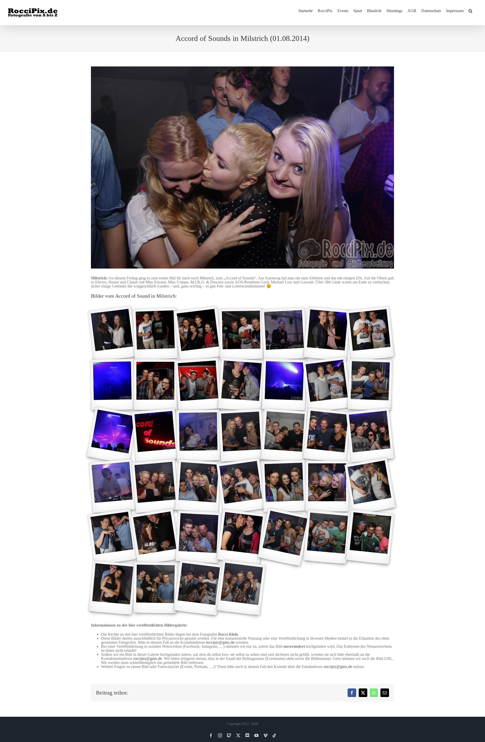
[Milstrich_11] (241, 385)
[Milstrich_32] (241, 537)
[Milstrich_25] (241, 486)
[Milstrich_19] (284, 435)
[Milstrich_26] (284, 486)
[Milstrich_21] (370, 435)
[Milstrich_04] (241, 334)
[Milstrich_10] (198, 385)
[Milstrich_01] (112, 334)
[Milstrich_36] (112, 588)
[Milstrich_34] (327, 537)
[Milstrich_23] (155, 486)
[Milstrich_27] (327, 486)
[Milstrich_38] (198, 588)
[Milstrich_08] (112, 385)
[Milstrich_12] (284, 384)
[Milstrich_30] (155, 537)
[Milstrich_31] (198, 537)
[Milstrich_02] (155, 334)
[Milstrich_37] (155, 588)
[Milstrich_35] (370, 537)
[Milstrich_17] (198, 435)
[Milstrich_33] (284, 537)
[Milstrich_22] (112, 486)
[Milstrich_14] (370, 384)
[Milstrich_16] (155, 435)
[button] (470, 10)
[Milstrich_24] (198, 486)
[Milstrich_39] (241, 588)
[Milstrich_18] (241, 435)
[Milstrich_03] (198, 334)
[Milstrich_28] (370, 486)
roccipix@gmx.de (220, 642)
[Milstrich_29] (112, 537)
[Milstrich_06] (327, 334)
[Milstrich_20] (327, 435)
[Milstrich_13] (327, 385)
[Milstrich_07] (370, 334)
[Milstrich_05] (284, 334)
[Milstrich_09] (155, 384)
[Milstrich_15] (112, 435)
